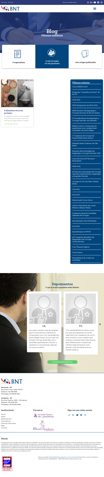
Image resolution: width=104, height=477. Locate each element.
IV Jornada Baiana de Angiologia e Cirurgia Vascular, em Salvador (85, 119)
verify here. (89, 457)
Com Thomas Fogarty (80, 247)
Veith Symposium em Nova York (85, 105)
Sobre (3, 417)
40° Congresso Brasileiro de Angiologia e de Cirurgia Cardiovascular (83, 239)
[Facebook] (98, 2)
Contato (4, 428)
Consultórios (5, 421)
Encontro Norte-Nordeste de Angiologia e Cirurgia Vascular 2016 (86, 152)
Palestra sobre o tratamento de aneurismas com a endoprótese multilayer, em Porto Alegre (84, 128)
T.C (80, 325)
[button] (94, 8)
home (3, 414)
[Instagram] (101, 2)
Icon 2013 (76, 194)
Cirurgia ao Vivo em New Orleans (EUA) (85, 182)
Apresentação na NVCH (81, 232)
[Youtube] (94, 2)
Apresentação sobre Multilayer (84, 221)
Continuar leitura (11, 124)
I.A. (44, 325)
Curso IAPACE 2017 (80, 87)
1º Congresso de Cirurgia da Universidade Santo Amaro (83, 137)
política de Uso (77, 459)
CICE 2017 (76, 100)
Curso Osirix (77, 252)
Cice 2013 (76, 189)
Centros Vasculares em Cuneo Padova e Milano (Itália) (84, 206)
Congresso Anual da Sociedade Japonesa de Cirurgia (84, 214)
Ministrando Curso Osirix (82, 200)
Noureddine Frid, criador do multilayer (83, 259)
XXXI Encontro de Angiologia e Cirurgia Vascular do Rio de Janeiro (86, 111)
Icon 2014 (76, 226)
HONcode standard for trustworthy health (66, 457)
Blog (2, 426)
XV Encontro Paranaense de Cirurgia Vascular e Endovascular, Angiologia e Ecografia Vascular (86, 174)
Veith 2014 (76, 166)
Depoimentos (6, 419)
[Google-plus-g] (91, 2)
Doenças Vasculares (8, 423)
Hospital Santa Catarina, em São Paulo (85, 144)
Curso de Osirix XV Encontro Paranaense (83, 160)
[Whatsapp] (88, 2)
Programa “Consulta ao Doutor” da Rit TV (86, 93)
